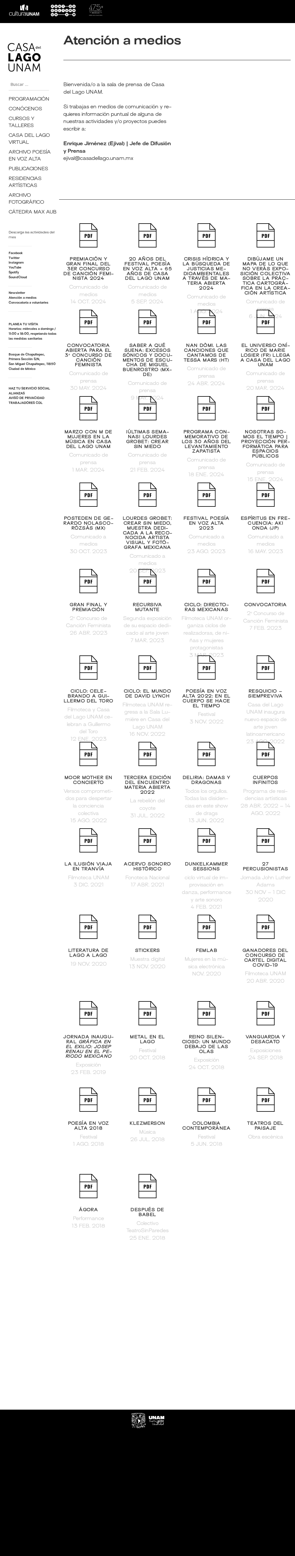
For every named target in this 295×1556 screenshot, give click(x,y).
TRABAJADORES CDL (26, 403)
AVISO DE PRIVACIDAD (26, 398)
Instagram (16, 262)
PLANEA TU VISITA (23, 324)
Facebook (15, 253)
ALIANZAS (17, 393)
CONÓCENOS (25, 109)
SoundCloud (18, 277)
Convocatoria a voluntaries (28, 303)
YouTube (15, 267)
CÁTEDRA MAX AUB (32, 212)
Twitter (14, 258)
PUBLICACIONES (28, 169)
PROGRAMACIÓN (29, 99)
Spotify (14, 272)
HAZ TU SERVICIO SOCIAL (29, 388)
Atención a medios (23, 298)
